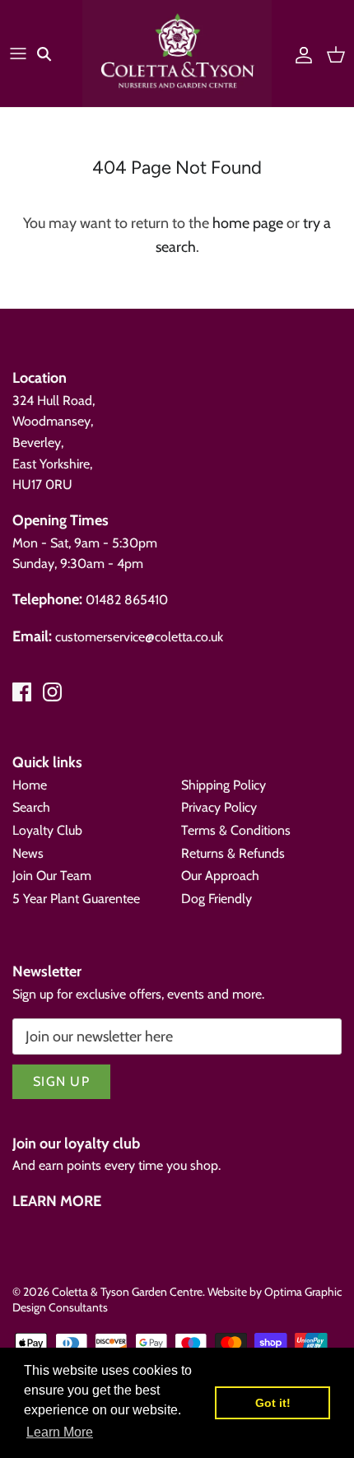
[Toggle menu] (18, 53)
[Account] (300, 53)
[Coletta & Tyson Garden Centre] (177, 53)
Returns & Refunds (233, 853)
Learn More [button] (59, 1432)
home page (247, 223)
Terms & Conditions (236, 830)
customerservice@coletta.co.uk (139, 637)
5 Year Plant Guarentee (76, 898)
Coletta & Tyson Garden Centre (127, 1291)
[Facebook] (21, 691)
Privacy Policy (219, 807)
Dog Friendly (216, 898)
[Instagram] (52, 691)
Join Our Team (51, 875)
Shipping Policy (223, 785)
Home (29, 785)
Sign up (61, 1081)
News (28, 853)
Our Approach (220, 875)
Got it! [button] (273, 1402)
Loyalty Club (47, 830)
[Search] (54, 53)
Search (31, 807)
